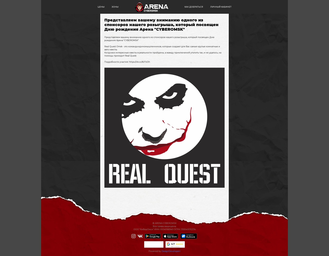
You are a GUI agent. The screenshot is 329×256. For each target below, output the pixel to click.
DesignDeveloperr (171, 251)
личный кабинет (220, 7)
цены (101, 7)
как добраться (193, 7)
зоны (115, 7)
